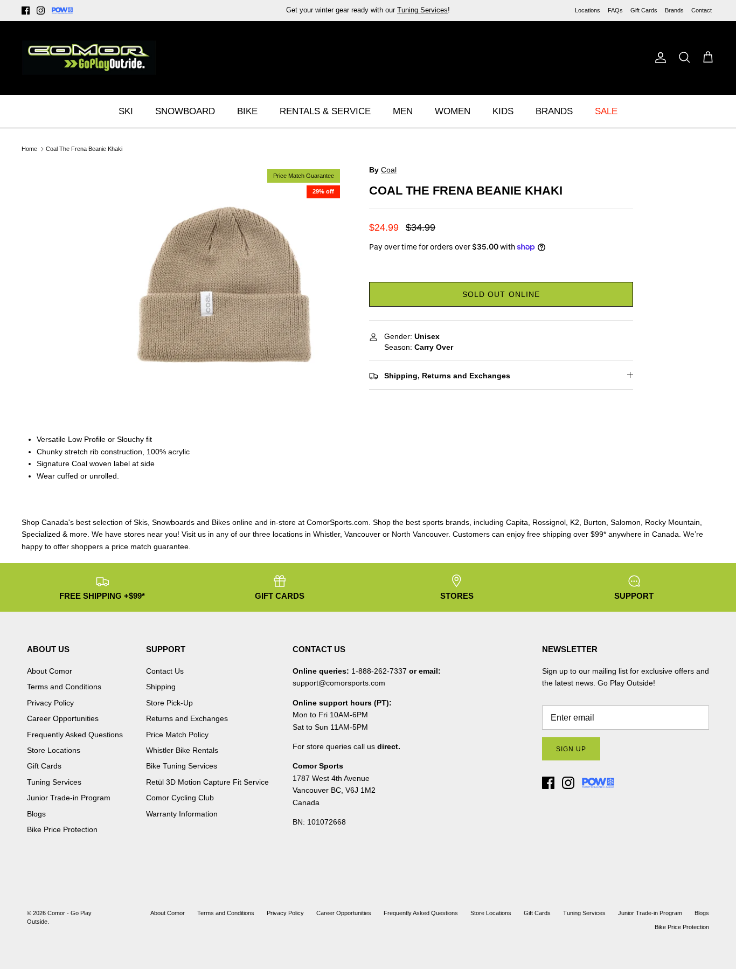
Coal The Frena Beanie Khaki (84, 149)
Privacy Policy (50, 702)
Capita (517, 522)
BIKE (247, 111)
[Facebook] (26, 10)
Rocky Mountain (672, 522)
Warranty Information (182, 813)
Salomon (625, 522)
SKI (126, 111)
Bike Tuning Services (181, 766)
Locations (587, 10)
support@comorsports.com (339, 683)
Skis (141, 522)
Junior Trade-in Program (68, 797)
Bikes (221, 522)
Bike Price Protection (62, 829)
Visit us (194, 534)
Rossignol (549, 522)
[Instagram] (41, 10)
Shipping (161, 686)
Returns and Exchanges (187, 718)
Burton (595, 522)
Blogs (36, 813)
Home (29, 149)
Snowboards (173, 522)
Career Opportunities (63, 718)
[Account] (658, 57)
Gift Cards (643, 10)
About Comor (49, 671)
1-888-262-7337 (379, 671)
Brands (674, 10)
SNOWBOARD (185, 111)
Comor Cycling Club (180, 797)
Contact (701, 10)
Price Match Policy (177, 734)
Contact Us (165, 671)
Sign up (571, 749)
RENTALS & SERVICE (325, 111)
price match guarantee (150, 546)
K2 (574, 522)
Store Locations (53, 750)
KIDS (502, 111)
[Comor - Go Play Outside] (89, 58)
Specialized (41, 534)
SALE (606, 111)
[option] (224, 285)
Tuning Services (422, 10)
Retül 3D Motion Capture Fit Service (207, 782)
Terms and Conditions (64, 686)
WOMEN (452, 111)
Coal (389, 169)
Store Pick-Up (169, 702)
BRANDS (554, 111)
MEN (403, 111)
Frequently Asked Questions (75, 734)
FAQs (615, 10)
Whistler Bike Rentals (182, 750)
